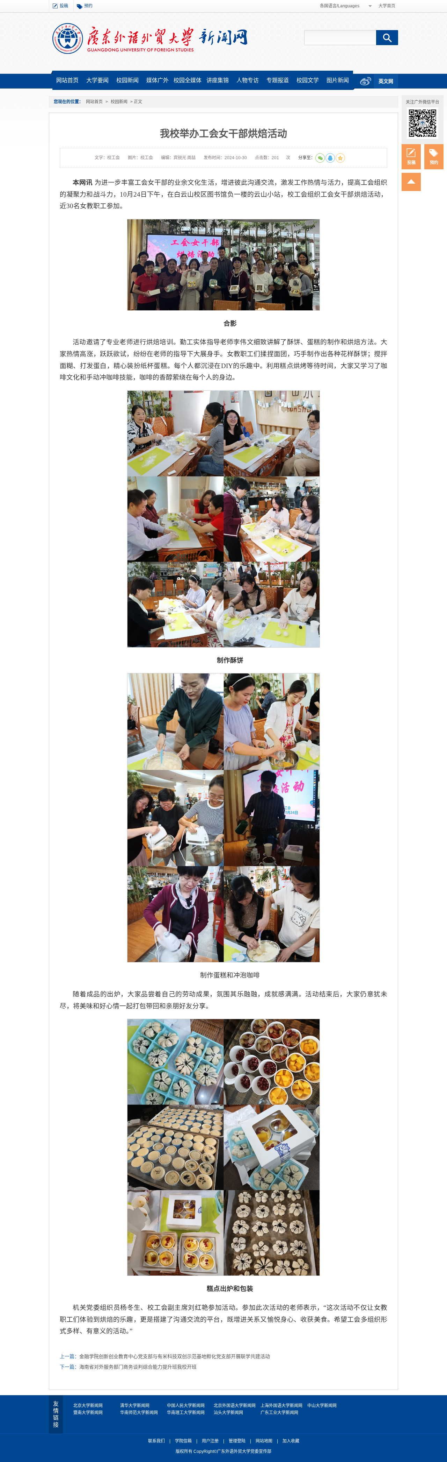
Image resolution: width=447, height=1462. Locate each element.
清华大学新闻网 (134, 1405)
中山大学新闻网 (322, 1405)
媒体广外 (157, 80)
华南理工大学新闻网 (186, 1412)
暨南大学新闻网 (88, 1412)
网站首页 (67, 80)
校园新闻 (127, 80)
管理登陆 (237, 1441)
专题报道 (277, 80)
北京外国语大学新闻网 (235, 1405)
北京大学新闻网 (88, 1405)
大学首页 (387, 5)
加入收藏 (291, 1441)
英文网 (386, 81)
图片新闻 (338, 80)
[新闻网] (149, 38)
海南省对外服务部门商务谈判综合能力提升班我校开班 (138, 1367)
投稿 (64, 5)
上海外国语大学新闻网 (281, 1405)
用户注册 (210, 1441)
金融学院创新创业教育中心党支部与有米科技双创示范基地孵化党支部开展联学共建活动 (174, 1356)
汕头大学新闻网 (228, 1412)
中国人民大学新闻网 (186, 1405)
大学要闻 (97, 80)
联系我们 (156, 1441)
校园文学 (307, 80)
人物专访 (247, 80)
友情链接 (56, 1414)
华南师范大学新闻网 (139, 1412)
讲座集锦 (217, 80)
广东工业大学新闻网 (279, 1412)
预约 (88, 5)
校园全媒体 (187, 80)
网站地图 (264, 1441)
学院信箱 (183, 1441)
